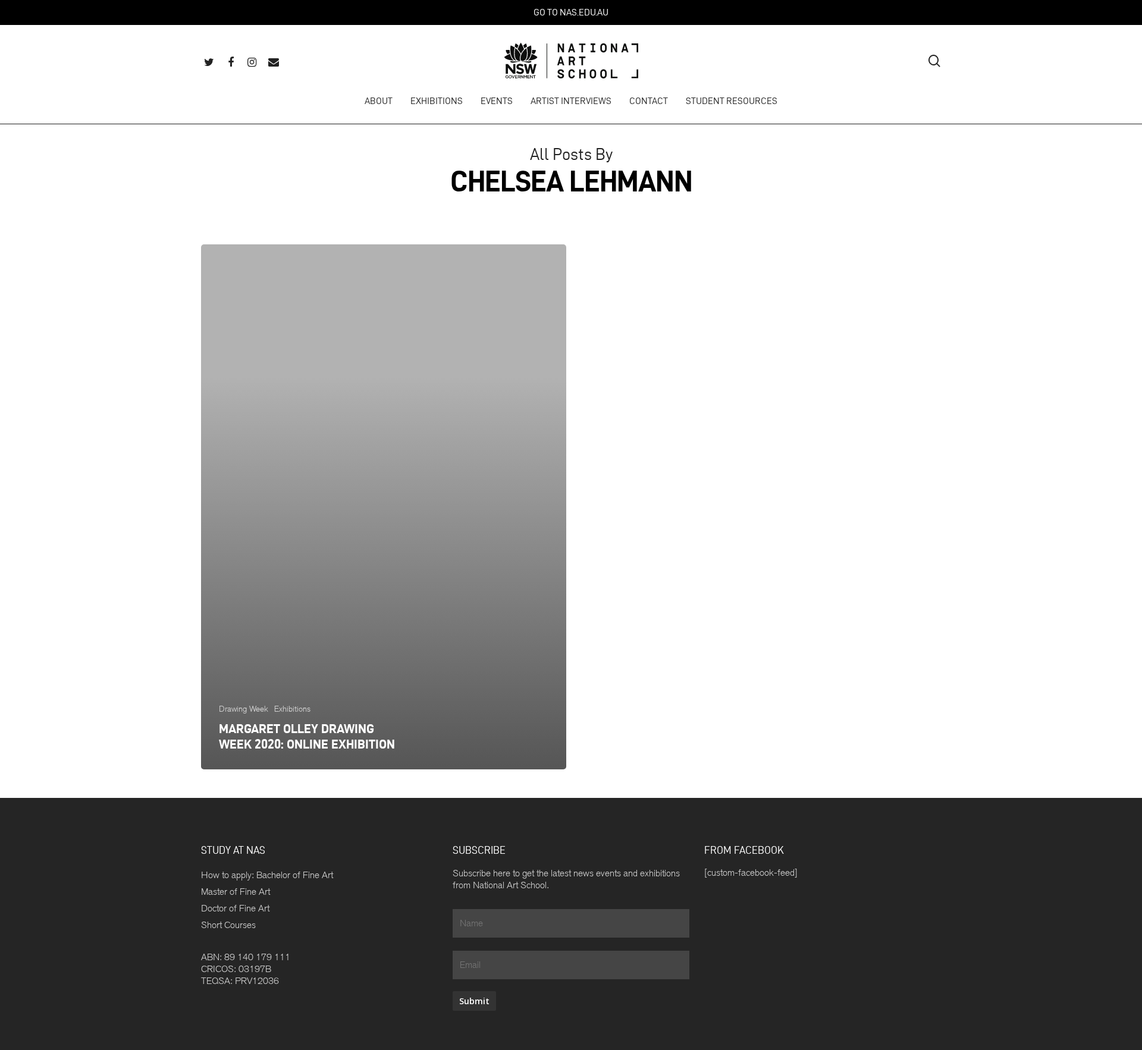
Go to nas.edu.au (571, 12)
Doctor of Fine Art (235, 908)
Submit (474, 1001)
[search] (934, 61)
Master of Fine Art (235, 891)
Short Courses (228, 924)
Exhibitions (292, 708)
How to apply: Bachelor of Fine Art (267, 875)
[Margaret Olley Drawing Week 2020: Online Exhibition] (384, 506)
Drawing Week (243, 708)
